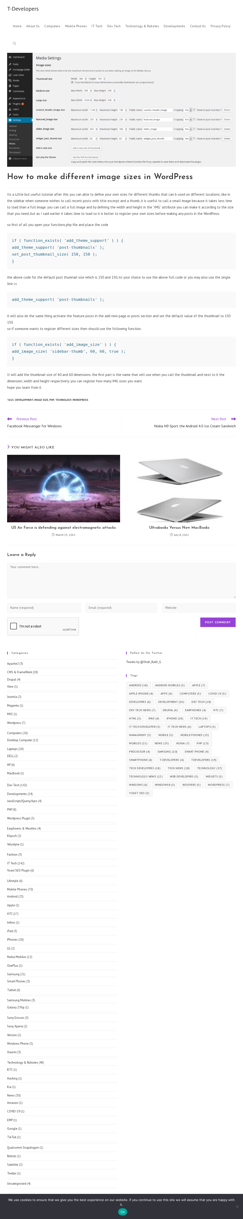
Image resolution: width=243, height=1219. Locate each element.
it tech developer (144, 726)
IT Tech (12, 863)
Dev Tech (13, 785)
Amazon (12, 1103)
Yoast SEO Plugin (18, 870)
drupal (170, 710)
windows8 (165, 784)
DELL (10, 756)
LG (8, 948)
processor (139, 751)
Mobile (166, 735)
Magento (13, 706)
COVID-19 (13, 1111)
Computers (14, 733)
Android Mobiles (170, 685)
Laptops (12, 749)
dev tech (201, 702)
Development (24, 400)
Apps (166, 693)
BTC (10, 1070)
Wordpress (80, 400)
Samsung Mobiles (19, 1000)
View (10, 687)
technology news (146, 776)
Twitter (11, 1173)
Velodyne (13, 844)
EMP (10, 1120)
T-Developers (23, 8)
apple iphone (141, 693)
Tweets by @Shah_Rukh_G (143, 662)
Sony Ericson (15, 1018)
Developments (17, 794)
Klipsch (12, 836)
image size (41, 400)
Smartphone (140, 760)
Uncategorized (16, 1184)
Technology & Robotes (22, 1063)
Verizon (12, 1035)
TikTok (11, 1137)
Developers (140, 702)
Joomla (12, 697)
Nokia (183, 743)
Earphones (195, 710)
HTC (10, 914)
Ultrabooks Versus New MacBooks (179, 528)
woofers (191, 784)
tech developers (144, 768)
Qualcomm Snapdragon (23, 1148)
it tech (199, 718)
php (51, 400)
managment (140, 735)
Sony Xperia (15, 1026)
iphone (175, 718)
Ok (123, 1212)
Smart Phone (197, 751)
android (138, 685)
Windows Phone (18, 1044)
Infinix (11, 923)
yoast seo (139, 793)
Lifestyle (12, 881)
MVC (10, 714)
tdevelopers (203, 760)
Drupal (11, 679)
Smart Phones (16, 981)
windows (138, 784)
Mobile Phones (17, 889)
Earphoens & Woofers (22, 828)
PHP (9, 810)
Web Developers (184, 776)
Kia (9, 1087)
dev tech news (142, 710)
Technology (63, 400)
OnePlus (12, 966)
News (11, 1095)
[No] (237, 1206)
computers (190, 693)
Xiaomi (12, 1052)
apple (198, 685)
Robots (11, 1156)
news (162, 743)
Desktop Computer (19, 740)
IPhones (12, 940)
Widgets (214, 776)
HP (8, 765)
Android (12, 896)
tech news (179, 768)
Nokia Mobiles (16, 957)
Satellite (12, 1165)
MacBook (13, 773)
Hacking (12, 1078)
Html (135, 718)
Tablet (11, 990)
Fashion (12, 855)
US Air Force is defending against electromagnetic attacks (63, 528)
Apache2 (13, 664)
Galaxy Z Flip (15, 1007)
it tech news (179, 726)
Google (12, 1129)
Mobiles (138, 743)
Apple (11, 905)
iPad (10, 931)
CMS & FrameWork (19, 672)
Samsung (13, 974)
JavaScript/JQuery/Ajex (22, 801)
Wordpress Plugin (18, 818)
